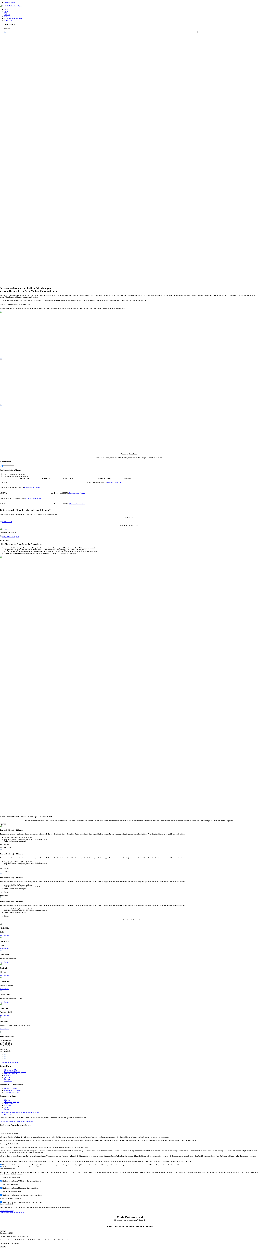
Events (6, 1107)
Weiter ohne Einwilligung (16, 1121)
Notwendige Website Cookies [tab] (9, 1144)
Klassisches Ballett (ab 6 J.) (12, 1073)
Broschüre (7, 1105)
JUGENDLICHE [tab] (5, 848)
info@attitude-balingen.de (10, 537)
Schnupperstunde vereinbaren (9, 1062)
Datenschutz (4, 1112)
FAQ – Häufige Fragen (11, 1102)
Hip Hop (7, 1077)
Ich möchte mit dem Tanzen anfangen (14, 474)
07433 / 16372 (7, 522)
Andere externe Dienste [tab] (7, 1169)
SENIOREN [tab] (4, 895)
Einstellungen (28, 1121)
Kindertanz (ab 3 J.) (10, 1070)
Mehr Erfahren (4, 935)
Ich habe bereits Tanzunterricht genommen (16, 476)
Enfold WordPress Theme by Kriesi (27, 1112)
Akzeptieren (4, 1121)
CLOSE (3, 1231)
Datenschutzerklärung (7, 1211)
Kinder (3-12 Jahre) (10, 1088)
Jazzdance (7, 1075)
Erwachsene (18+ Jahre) (11, 1092)
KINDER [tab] (3, 824)
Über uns (7, 1100)
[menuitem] (6, 9)
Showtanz (7, 1079)
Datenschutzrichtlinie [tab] (6, 1204)
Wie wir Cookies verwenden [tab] (9, 1133)
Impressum (12, 1112)
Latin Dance (8, 1081)
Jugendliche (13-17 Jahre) (12, 1090)
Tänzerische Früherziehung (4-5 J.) (15, 1072)
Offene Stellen (8, 1103)
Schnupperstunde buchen (115, 482)
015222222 (5, 529)
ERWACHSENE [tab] (5, 872)
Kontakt (6, 1109)
